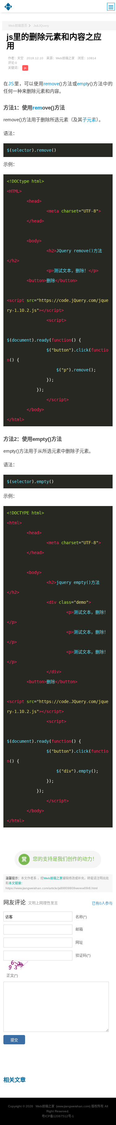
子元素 (89, 119)
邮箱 (79, 929)
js (25, 67)
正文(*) (12, 976)
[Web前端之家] (8, 9)
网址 (79, 942)
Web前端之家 (53, 878)
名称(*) (81, 917)
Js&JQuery (41, 25)
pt (85, 83)
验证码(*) (83, 955)
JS (11, 83)
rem (37, 108)
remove (51, 83)
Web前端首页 (17, 25)
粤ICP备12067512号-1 (58, 1116)
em (80, 83)
